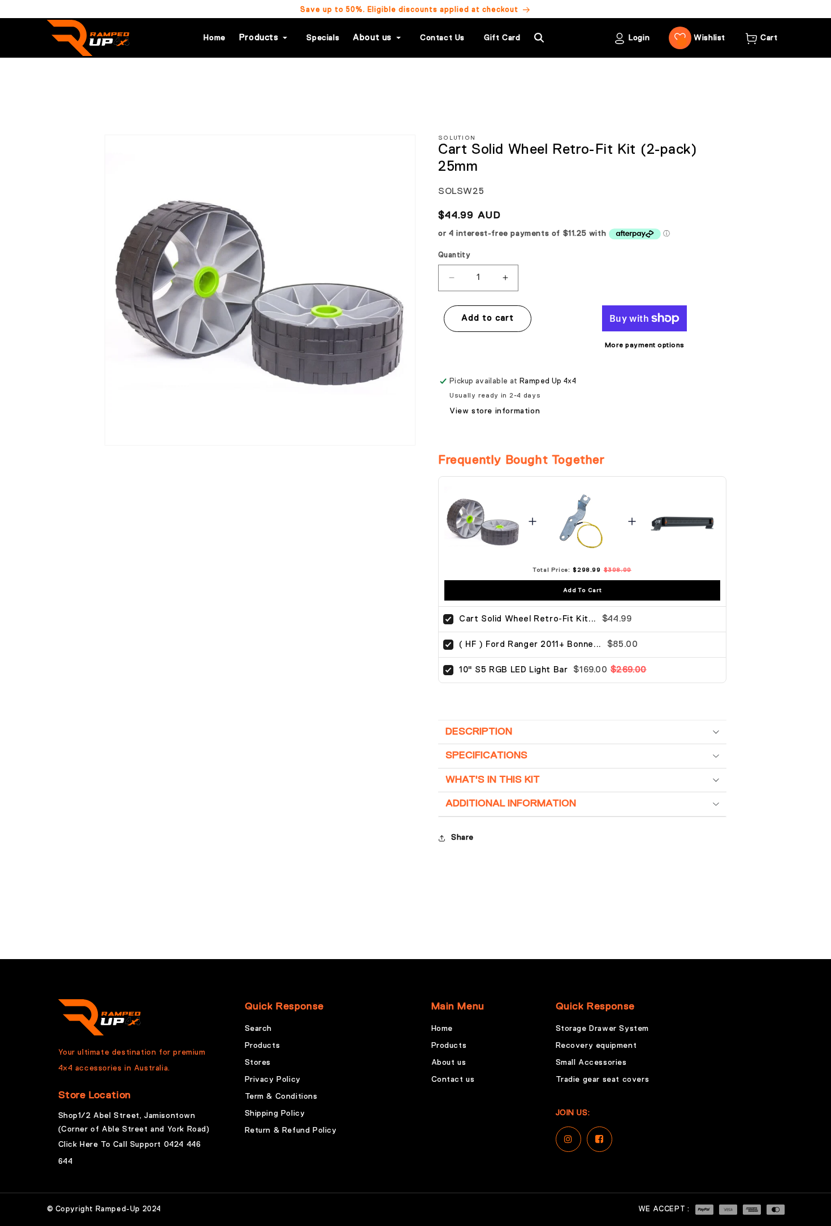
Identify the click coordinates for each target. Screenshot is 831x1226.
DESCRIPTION (478, 732)
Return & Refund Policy (291, 1130)
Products (262, 1046)
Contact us (453, 1079)
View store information (494, 411)
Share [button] (462, 837)
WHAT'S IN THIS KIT (492, 780)
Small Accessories (591, 1063)
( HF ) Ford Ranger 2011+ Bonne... (530, 644)
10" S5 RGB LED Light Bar (513, 670)
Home (214, 38)
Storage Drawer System (603, 1029)
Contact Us (442, 38)
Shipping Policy (275, 1113)
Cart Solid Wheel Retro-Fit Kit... (527, 619)
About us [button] (372, 37)
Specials (322, 38)
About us (448, 1063)
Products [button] (259, 37)
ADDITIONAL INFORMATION (510, 803)
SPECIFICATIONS (486, 755)
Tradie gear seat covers (603, 1079)
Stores (258, 1063)
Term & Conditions (281, 1096)
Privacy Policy (273, 1079)
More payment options (645, 345)
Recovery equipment (596, 1046)
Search (258, 1029)
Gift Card (502, 38)
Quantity (454, 255)
